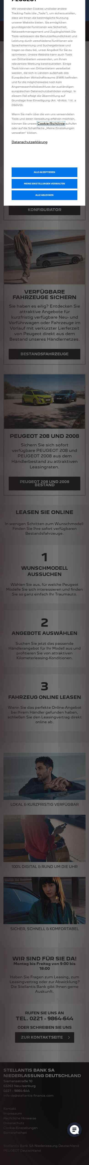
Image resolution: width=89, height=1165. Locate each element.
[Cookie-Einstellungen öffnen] (74, 1129)
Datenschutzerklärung (29, 142)
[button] (44, 184)
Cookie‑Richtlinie (51, 123)
